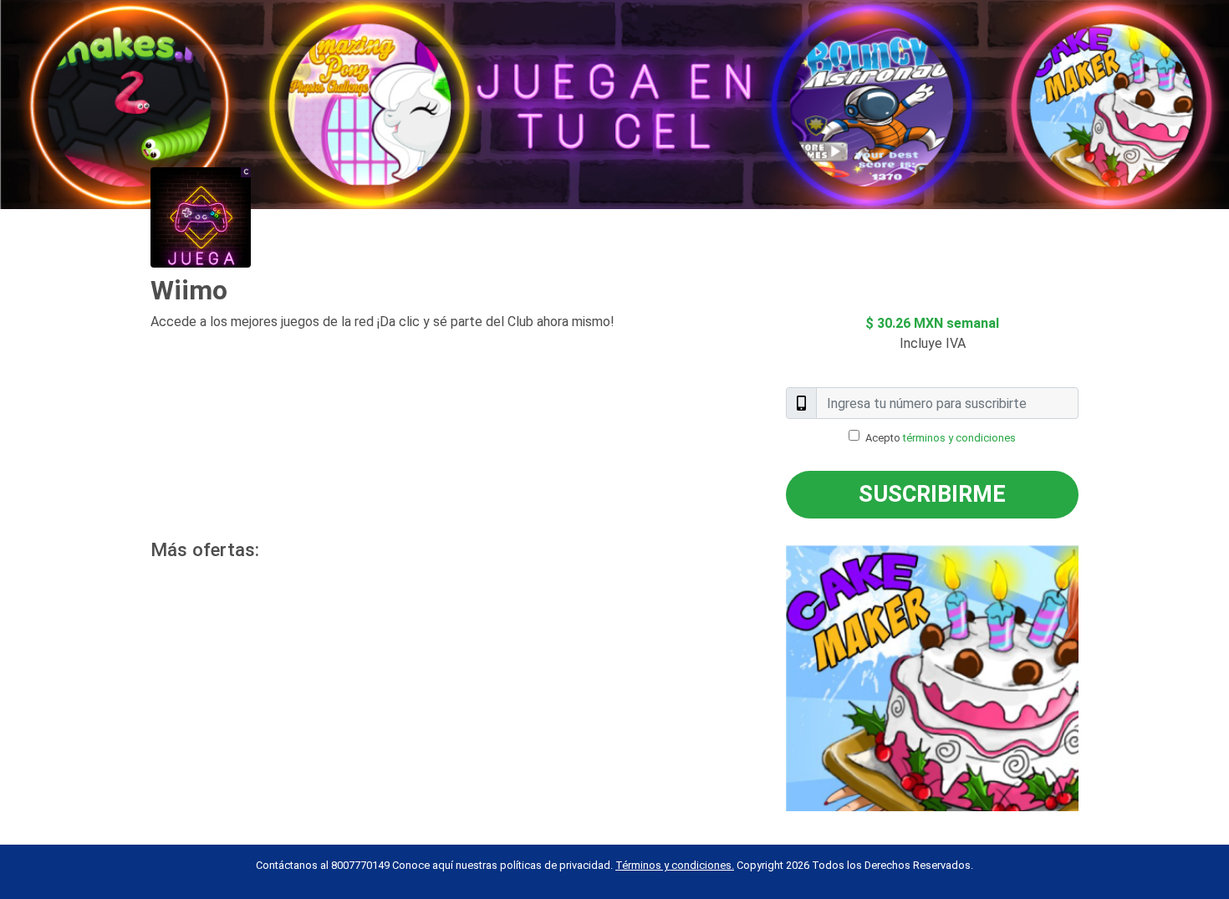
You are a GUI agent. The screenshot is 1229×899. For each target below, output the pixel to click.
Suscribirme (932, 494)
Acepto (940, 438)
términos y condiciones (959, 438)
